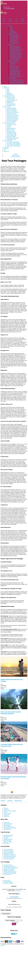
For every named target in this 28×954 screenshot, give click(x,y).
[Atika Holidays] (14, 792)
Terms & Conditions (8, 883)
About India (6, 822)
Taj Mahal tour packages (9, 866)
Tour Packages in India (12, 33)
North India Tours (14, 43)
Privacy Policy (7, 880)
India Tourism (7, 825)
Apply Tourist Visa (8, 826)
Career (5, 812)
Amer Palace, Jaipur (15, 62)
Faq (4, 150)
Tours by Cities (10, 44)
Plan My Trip (7, 7)
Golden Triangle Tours (15, 37)
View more (6, 843)
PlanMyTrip (6, 816)
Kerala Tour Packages (15, 58)
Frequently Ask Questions (10, 810)
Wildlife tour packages (9, 870)
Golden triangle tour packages (11, 867)
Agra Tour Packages (15, 46)
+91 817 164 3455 (9, 8)
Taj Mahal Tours (14, 36)
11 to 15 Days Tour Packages (17, 82)
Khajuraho (12, 31)
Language (6, 913)
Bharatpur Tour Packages (16, 50)
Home (5, 86)
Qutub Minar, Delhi (15, 70)
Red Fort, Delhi (14, 67)
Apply (14, 924)
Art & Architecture (8, 823)
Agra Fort (12, 64)
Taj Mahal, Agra (7, 836)
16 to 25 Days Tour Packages (17, 83)
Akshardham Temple (15, 71)
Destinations (9, 25)
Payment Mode (7, 813)
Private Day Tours (14, 35)
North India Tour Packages (10, 873)
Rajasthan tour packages (9, 869)
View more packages (8, 858)
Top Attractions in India (12, 60)
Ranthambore (13, 32)
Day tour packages (8, 865)
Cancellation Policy (8, 881)
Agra (11, 27)
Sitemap (2, 945)
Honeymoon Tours (14, 41)
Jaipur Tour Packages (15, 48)
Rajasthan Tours (14, 39)
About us (6, 808)
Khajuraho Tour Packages (16, 54)
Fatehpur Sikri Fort (14, 66)
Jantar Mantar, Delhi (15, 77)
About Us (6, 148)
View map (18, 890)
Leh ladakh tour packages (16, 56)
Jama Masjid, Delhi (14, 74)
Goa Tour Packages (15, 59)
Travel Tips (6, 147)
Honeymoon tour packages (10, 871)
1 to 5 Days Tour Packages (16, 79)
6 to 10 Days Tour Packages (17, 81)
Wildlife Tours (13, 40)
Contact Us (6, 151)
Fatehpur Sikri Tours (15, 51)
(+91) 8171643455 (14, 896)
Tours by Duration (11, 78)
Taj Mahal (12, 63)
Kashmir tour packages (15, 55)
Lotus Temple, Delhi (15, 73)
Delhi (11, 28)
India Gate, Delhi (14, 69)
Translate (16, 922)
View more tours (7, 874)
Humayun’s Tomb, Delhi (16, 75)
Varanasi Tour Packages (16, 52)
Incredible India (7, 829)
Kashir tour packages (9, 853)
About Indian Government (10, 827)
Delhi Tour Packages (15, 47)
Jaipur (11, 29)
